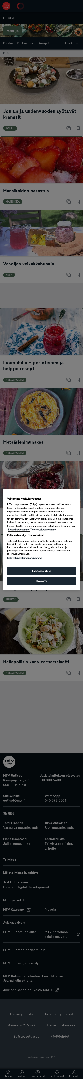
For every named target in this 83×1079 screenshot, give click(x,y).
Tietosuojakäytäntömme (43, 529)
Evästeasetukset (41, 571)
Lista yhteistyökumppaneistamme (24, 558)
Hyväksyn (41, 581)
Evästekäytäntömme (18, 529)
